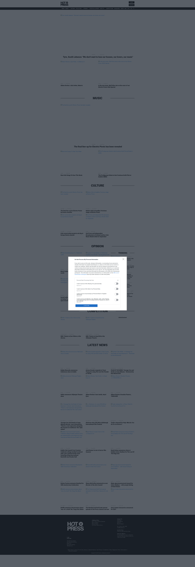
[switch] (116, 284)
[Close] (123, 259)
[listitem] (97, 280)
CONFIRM (86, 305)
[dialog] (97, 283)
